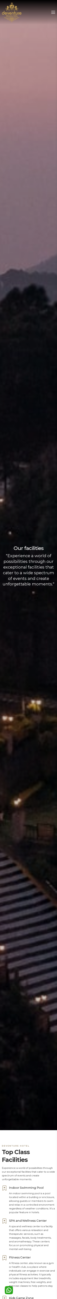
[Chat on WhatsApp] (9, 1289)
